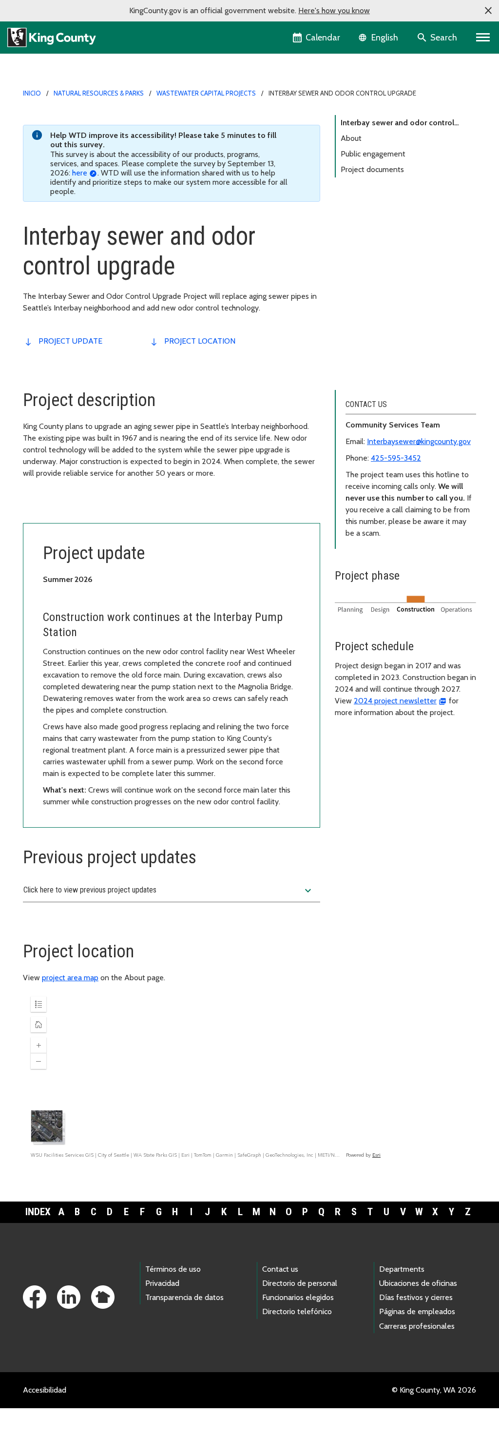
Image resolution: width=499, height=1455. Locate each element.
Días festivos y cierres (416, 1297)
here (79, 172)
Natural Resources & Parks (99, 93)
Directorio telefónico (297, 1311)
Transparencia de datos (184, 1297)
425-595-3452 (396, 458)
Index (38, 1212)
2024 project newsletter (395, 700)
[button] (488, 10)
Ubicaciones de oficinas (418, 1283)
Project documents (372, 169)
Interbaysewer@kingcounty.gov (419, 441)
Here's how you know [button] (334, 10)
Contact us (280, 1269)
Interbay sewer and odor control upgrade (397, 124)
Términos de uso (173, 1269)
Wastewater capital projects (206, 93)
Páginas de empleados (417, 1311)
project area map (70, 977)
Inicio (32, 93)
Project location (199, 341)
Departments (401, 1269)
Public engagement (373, 153)
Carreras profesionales (417, 1326)
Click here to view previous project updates (168, 890)
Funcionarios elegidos (298, 1297)
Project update (70, 341)
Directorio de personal (299, 1283)
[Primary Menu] (483, 37)
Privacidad (162, 1283)
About (351, 138)
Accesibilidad (44, 1390)
